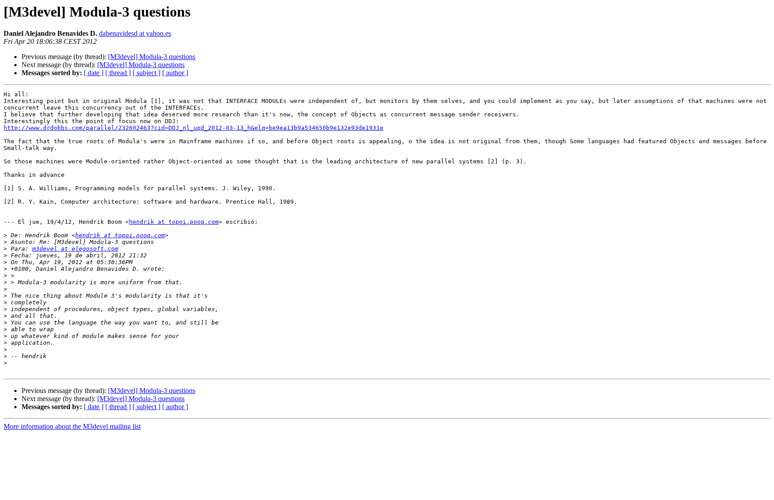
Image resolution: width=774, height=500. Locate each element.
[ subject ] (146, 73)
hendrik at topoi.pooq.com (174, 221)
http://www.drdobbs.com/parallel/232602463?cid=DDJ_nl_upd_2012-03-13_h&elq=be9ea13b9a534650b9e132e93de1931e (193, 127)
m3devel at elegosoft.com (75, 248)
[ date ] (93, 73)
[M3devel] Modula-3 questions (151, 56)
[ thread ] (118, 73)
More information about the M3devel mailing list (72, 426)
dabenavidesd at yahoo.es (135, 33)
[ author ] (175, 73)
